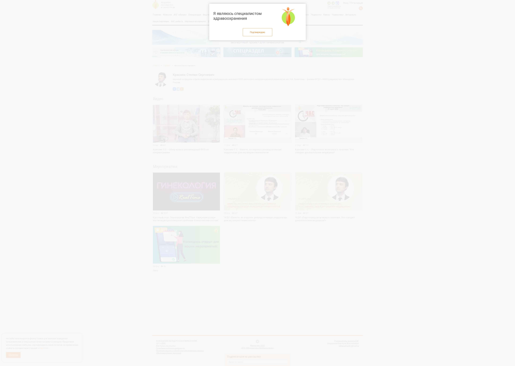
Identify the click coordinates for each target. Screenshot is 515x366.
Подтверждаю (257, 32)
